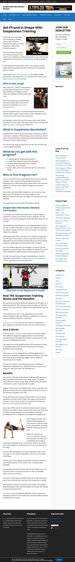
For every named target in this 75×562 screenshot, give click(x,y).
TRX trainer (10, 404)
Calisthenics (57, 15)
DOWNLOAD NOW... (64, 52)
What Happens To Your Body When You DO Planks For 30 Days (63, 163)
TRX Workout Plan (14, 15)
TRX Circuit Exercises (62, 306)
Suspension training (10, 323)
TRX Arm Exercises (62, 293)
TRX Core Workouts (62, 309)
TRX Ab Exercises (61, 290)
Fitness (58, 278)
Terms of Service (57, 521)
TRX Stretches (60, 334)
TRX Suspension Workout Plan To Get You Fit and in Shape (62, 228)
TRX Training (59, 336)
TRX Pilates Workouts (63, 325)
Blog (4, 19)
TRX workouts (8, 493)
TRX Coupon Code (24, 1)
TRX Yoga (58, 350)
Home (4, 15)
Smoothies (67, 15)
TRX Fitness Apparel (62, 218)
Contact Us (48, 1)
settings (51, 560)
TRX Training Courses (13, 1)
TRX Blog (58, 298)
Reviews (5, 1)
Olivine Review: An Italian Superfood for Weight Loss (63, 208)
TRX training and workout (14, 334)
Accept (59, 559)
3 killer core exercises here (21, 74)
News (9, 19)
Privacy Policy (56, 518)
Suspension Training (45, 15)
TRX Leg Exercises (61, 312)
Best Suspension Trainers (29, 15)
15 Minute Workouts (34, 1)
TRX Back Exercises (62, 296)
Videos (54, 1)
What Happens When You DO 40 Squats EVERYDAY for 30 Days (63, 170)
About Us (42, 1)
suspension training (15, 79)
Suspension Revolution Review (13, 7)
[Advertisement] (63, 116)
